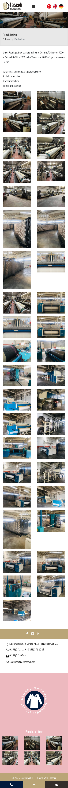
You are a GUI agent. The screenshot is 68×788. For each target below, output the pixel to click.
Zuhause (7, 39)
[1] (33, 6)
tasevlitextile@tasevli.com (22, 662)
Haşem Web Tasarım (46, 778)
